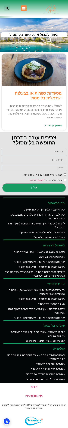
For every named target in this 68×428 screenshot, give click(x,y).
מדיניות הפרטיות (36, 180)
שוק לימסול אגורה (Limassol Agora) (45, 341)
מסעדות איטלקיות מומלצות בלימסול (46, 379)
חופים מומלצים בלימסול (52, 257)
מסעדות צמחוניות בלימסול (50, 364)
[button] (24, 8)
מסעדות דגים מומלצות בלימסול (48, 369)
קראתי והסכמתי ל (45, 180)
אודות (34, 386)
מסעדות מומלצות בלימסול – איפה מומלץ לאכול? (39, 251)
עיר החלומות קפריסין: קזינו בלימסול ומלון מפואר (39, 262)
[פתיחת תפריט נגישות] (6, 421)
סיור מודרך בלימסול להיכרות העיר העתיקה (42, 232)
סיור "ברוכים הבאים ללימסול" (49, 237)
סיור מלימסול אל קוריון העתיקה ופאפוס (44, 209)
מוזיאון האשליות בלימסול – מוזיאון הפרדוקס (42, 267)
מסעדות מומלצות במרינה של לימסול (45, 374)
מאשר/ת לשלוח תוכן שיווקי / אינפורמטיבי (42, 175)
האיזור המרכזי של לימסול (51, 304)
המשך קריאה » (53, 125)
